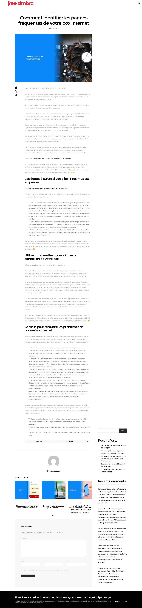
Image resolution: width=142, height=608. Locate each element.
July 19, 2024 (33, 511)
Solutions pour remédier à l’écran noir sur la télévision (113, 465)
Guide (53, 12)
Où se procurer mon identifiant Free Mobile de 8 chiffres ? (27, 507)
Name (23, 561)
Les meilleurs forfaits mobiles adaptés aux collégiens (113, 446)
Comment (24, 538)
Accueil (109, 601)
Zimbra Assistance (53, 28)
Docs (125, 601)
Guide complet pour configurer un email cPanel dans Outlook (111, 500)
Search (100, 427)
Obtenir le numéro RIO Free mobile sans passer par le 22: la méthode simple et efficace (80, 507)
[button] (52, 515)
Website (69, 561)
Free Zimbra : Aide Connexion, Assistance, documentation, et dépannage (63, 597)
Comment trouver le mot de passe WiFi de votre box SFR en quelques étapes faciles (112, 520)
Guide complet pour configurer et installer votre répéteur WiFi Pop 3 (112, 452)
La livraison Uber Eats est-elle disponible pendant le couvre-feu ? (110, 579)
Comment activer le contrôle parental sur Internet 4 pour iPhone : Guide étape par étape (113, 458)
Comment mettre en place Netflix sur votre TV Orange (113, 470)
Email (46, 561)
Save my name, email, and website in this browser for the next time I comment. (46, 570)
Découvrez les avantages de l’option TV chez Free (53, 507)
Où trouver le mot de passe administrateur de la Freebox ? (52, 158)
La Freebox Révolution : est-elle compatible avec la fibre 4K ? (48, 188)
